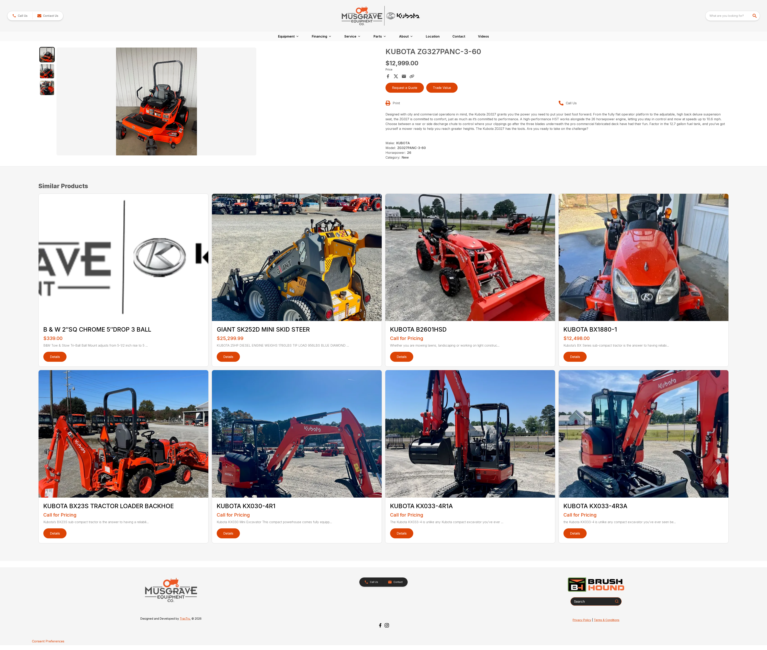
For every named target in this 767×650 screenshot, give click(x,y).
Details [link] (55, 357)
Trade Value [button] (442, 88)
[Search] (616, 601)
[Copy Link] (411, 76)
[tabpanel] (219, 102)
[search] (755, 15)
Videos (483, 36)
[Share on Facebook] (387, 76)
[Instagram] (386, 625)
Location (433, 36)
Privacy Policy (582, 620)
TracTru (185, 618)
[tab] (47, 55)
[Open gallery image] (156, 101)
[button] (19, 15)
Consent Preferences (48, 641)
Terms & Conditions (606, 620)
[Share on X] (395, 76)
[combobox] (732, 16)
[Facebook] (380, 625)
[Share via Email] (403, 76)
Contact (458, 36)
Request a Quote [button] (404, 88)
